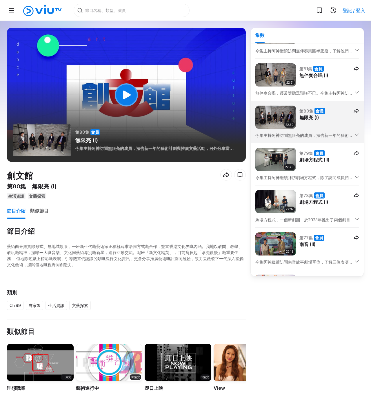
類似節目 (39, 211)
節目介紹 (16, 211)
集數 (260, 35)
